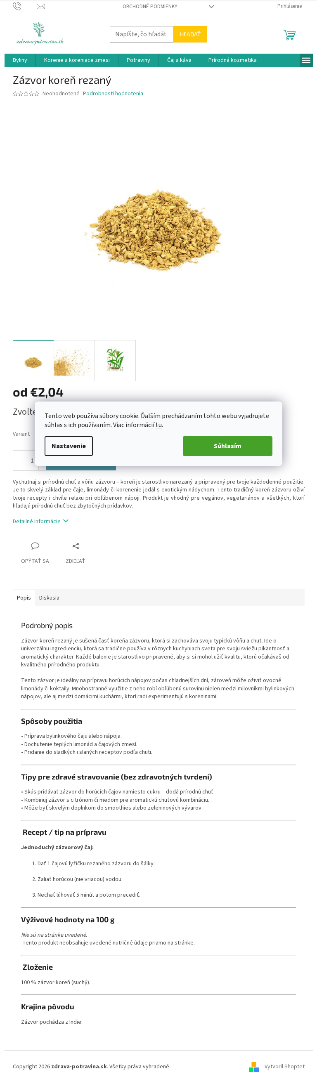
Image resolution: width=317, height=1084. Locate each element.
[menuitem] (20, 60)
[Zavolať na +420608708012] (25, 6)
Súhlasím (227, 446)
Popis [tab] (24, 598)
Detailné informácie (37, 521)
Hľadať (190, 34)
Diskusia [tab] (49, 598)
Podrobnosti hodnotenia (113, 94)
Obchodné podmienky (150, 6)
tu (159, 425)
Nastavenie (69, 446)
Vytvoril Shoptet (285, 1067)
